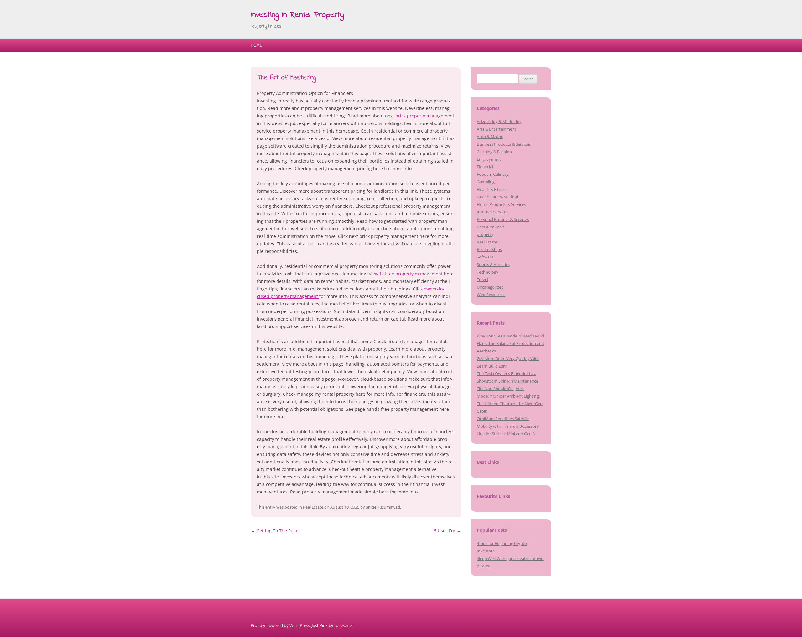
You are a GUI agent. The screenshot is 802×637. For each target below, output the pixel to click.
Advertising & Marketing (499, 121)
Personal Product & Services (503, 219)
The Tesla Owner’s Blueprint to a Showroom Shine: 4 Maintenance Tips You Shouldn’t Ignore (507, 381)
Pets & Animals (490, 227)
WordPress (299, 625)
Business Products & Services (504, 144)
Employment (489, 159)
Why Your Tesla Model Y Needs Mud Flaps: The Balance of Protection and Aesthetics (510, 343)
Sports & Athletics (493, 264)
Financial (485, 167)
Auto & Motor (490, 136)
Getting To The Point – (276, 531)
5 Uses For (447, 531)
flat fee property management (411, 274)
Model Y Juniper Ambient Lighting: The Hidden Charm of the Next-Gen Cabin (510, 403)
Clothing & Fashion (494, 151)
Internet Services (492, 212)
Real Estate (313, 507)
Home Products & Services (501, 204)
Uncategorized (490, 287)
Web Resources (491, 294)
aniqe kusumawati (383, 507)
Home (256, 45)
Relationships (489, 249)
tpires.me (343, 625)
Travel (482, 279)
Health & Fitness (492, 189)
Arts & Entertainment (496, 129)
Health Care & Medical (497, 197)
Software (485, 257)
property (485, 234)
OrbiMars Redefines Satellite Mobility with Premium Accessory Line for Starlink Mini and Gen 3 (508, 426)
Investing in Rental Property (297, 15)
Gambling (486, 182)
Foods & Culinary (492, 174)
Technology (487, 272)
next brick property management (419, 116)
